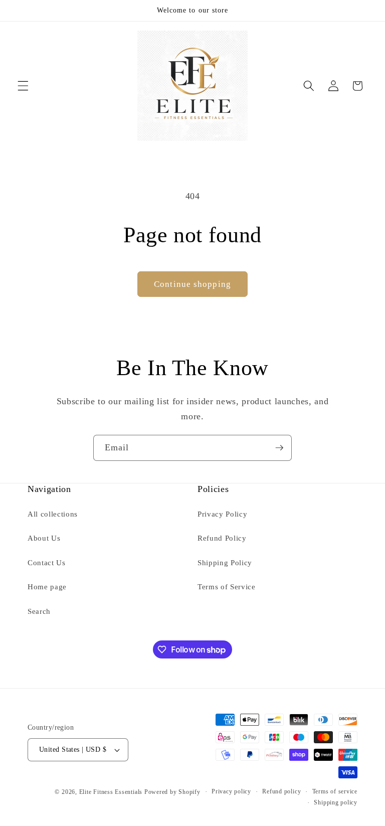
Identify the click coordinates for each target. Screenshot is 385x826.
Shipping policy (335, 802)
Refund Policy (222, 538)
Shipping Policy (225, 562)
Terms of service (334, 791)
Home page (47, 586)
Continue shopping (192, 284)
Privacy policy (231, 791)
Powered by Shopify (172, 791)
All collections (53, 514)
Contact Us (47, 562)
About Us (44, 538)
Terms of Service (227, 586)
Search (39, 611)
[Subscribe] (279, 448)
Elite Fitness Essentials (111, 791)
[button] (23, 86)
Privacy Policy (222, 514)
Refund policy (281, 791)
